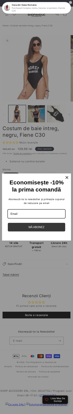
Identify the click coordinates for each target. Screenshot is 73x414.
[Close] (67, 177)
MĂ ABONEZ (36, 227)
